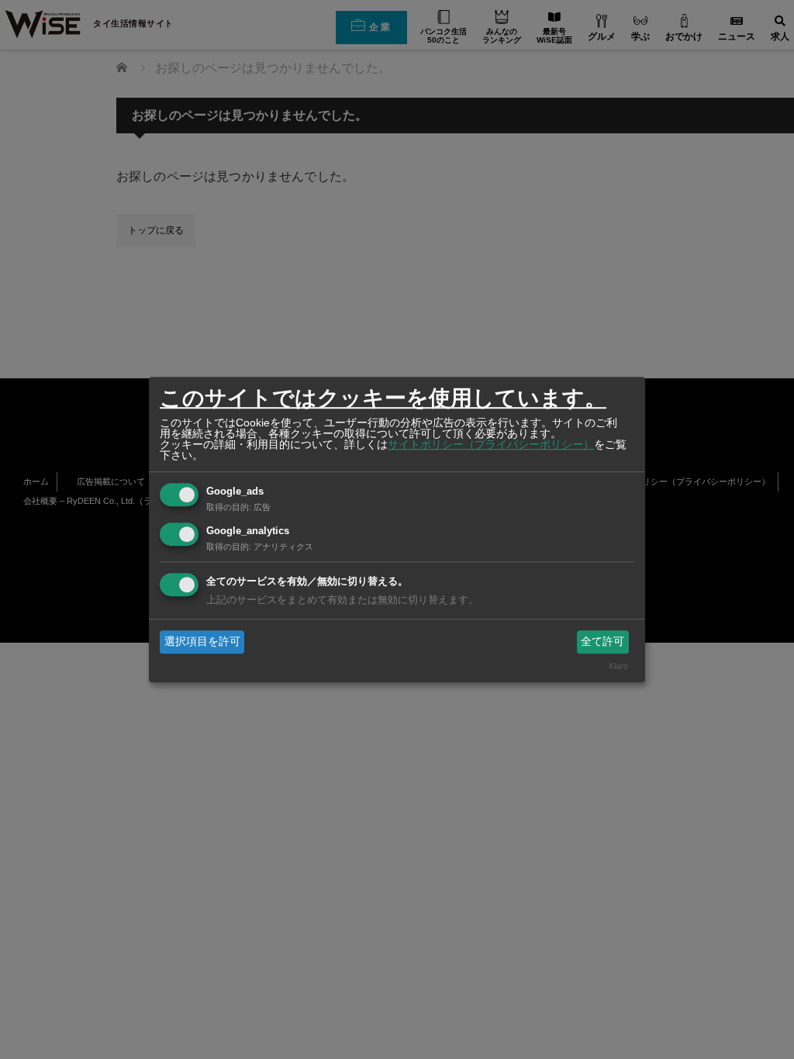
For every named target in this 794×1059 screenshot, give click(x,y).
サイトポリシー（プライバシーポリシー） (491, 444)
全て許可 (602, 641)
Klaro (618, 666)
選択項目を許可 (202, 641)
